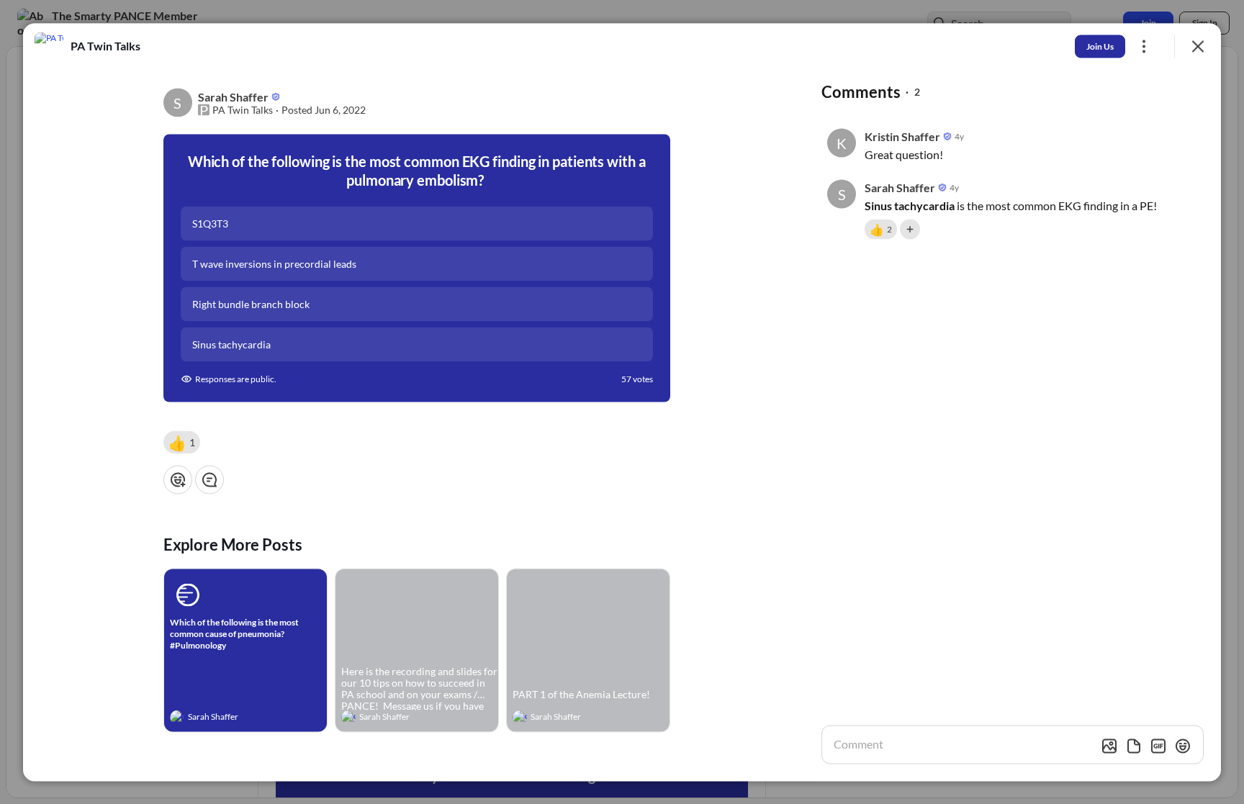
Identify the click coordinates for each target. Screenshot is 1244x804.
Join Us (1100, 45)
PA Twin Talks (242, 109)
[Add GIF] (1158, 745)
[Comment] (209, 479)
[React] (177, 479)
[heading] (231, 718)
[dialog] (622, 402)
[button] (181, 441)
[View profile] (177, 717)
